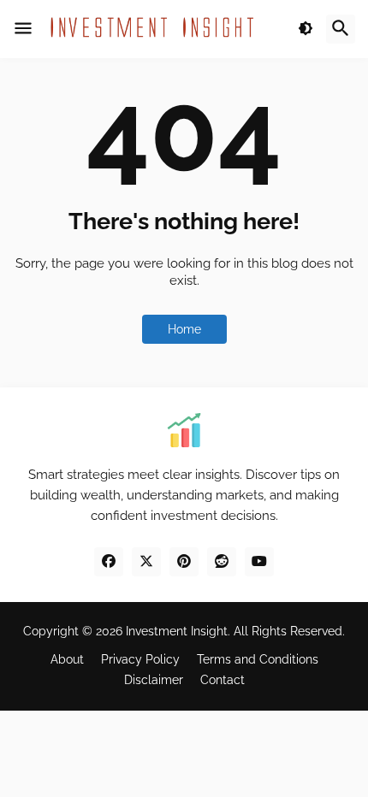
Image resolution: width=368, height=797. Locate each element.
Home (184, 329)
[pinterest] (184, 561)
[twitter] (146, 561)
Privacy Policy (140, 659)
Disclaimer (153, 680)
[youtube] (259, 561)
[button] (23, 29)
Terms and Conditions (257, 659)
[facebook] (108, 561)
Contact (222, 680)
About (67, 659)
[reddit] (221, 561)
